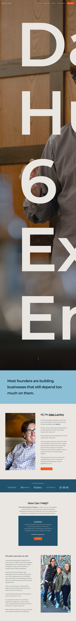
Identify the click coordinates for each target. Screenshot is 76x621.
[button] (46, 469)
